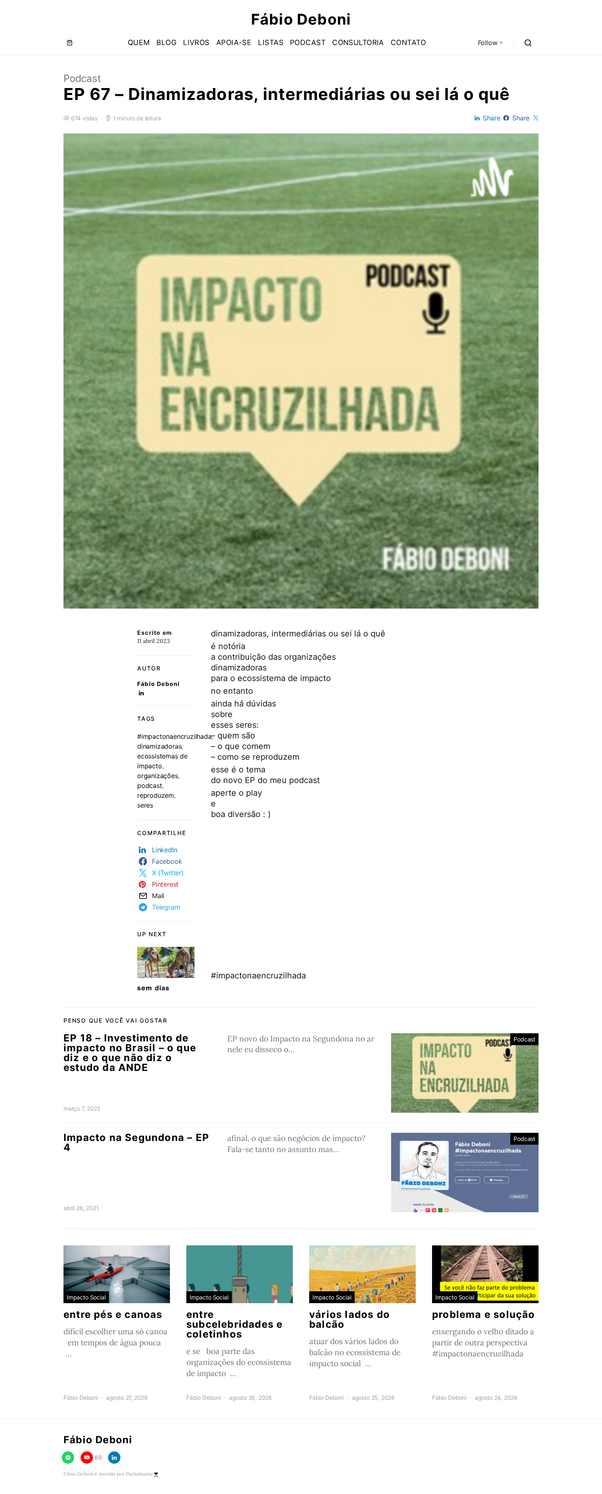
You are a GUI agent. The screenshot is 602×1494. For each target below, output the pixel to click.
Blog (166, 42)
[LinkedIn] (114, 1457)
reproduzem (155, 795)
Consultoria (358, 42)
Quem (139, 42)
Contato (408, 42)
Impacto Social (86, 1297)
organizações (157, 776)
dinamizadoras (159, 746)
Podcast (308, 42)
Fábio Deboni (301, 19)
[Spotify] (68, 1457)
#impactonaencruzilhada (174, 736)
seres (145, 805)
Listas (270, 42)
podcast (149, 785)
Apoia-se (234, 42)
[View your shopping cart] (69, 42)
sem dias (153, 988)
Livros (196, 42)
